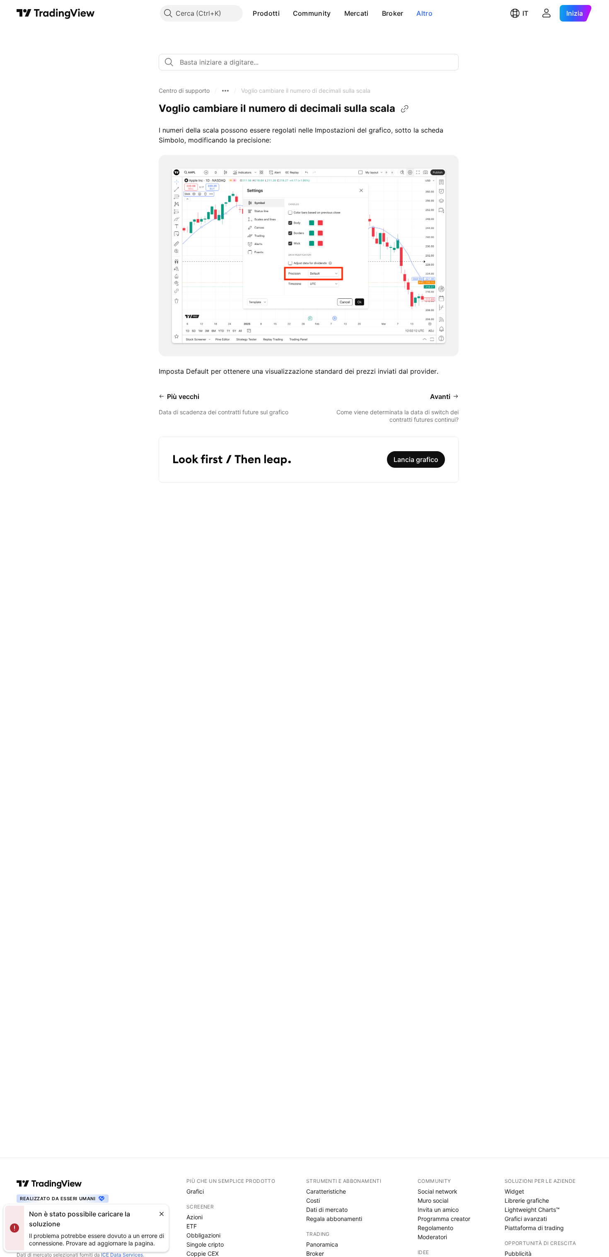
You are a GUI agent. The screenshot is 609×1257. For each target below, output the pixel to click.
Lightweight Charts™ (532, 1209)
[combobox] (309, 62)
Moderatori (432, 1236)
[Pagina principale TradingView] (56, 13)
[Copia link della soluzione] (405, 109)
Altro (424, 13)
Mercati (356, 13)
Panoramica (322, 1244)
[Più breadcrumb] (225, 90)
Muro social (433, 1200)
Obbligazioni (203, 1235)
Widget (514, 1191)
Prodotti (266, 13)
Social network (437, 1191)
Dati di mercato (327, 1209)
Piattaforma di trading (534, 1227)
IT (525, 13)
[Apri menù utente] (546, 13)
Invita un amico (438, 1209)
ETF (191, 1226)
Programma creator (444, 1218)
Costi (313, 1200)
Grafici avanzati (526, 1218)
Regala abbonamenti (334, 1218)
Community (312, 13)
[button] (286, 13)
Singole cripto (205, 1244)
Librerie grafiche (527, 1200)
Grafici (195, 1191)
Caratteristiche (326, 1191)
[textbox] (312, 62)
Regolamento (435, 1227)
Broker (393, 13)
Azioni (194, 1217)
